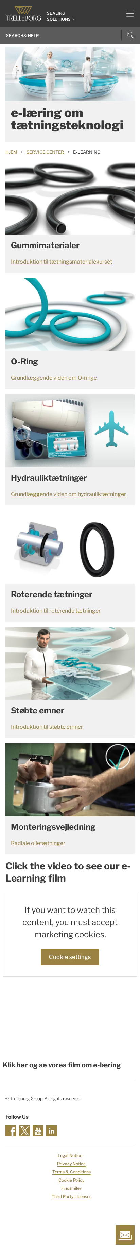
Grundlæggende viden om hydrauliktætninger (68, 494)
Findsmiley (71, 1188)
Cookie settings (70, 957)
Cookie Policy (71, 1180)
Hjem (11, 152)
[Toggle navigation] (127, 13)
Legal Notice (70, 1155)
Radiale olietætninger (38, 843)
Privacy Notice (71, 1163)
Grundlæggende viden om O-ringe (54, 378)
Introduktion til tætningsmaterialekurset (61, 261)
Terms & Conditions (71, 1171)
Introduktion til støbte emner (47, 727)
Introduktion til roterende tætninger (56, 610)
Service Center (45, 152)
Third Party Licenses (71, 1196)
